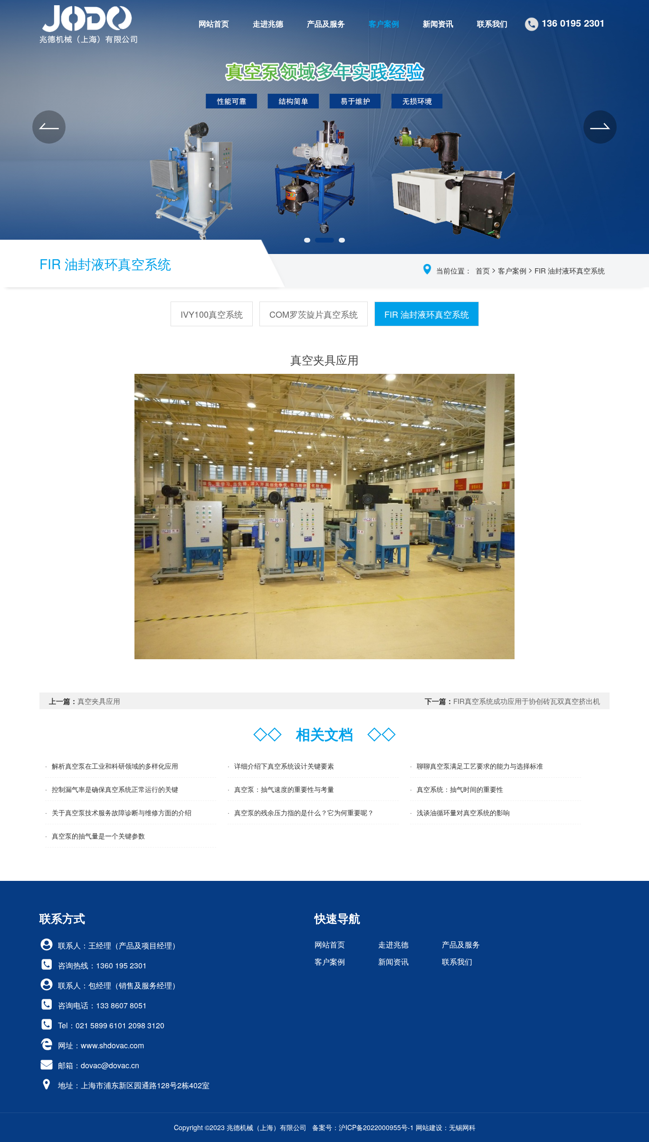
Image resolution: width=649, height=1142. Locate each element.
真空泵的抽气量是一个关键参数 (98, 835)
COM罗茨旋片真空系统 (313, 314)
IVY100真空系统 (212, 314)
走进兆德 (268, 23)
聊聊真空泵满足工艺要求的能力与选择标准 (480, 766)
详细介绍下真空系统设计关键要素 (284, 766)
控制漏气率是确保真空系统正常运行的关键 (115, 789)
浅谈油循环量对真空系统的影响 (463, 812)
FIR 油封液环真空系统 (569, 270)
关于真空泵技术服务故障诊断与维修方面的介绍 (121, 812)
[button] (49, 127)
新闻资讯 (438, 23)
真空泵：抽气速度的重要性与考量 (284, 789)
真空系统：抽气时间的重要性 (460, 789)
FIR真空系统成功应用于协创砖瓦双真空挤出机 (526, 701)
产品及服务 (326, 23)
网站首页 (214, 23)
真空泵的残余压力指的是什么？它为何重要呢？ (304, 812)
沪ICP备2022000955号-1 (376, 1127)
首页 (483, 270)
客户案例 (384, 23)
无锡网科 (462, 1127)
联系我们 (492, 23)
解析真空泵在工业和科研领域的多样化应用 (115, 766)
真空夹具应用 (98, 701)
